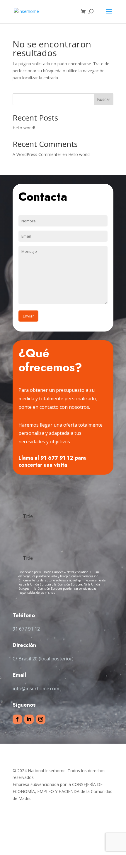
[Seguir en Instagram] (40, 719)
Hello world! (24, 128)
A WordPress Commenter (37, 154)
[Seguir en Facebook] (17, 719)
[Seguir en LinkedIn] (29, 719)
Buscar (103, 99)
